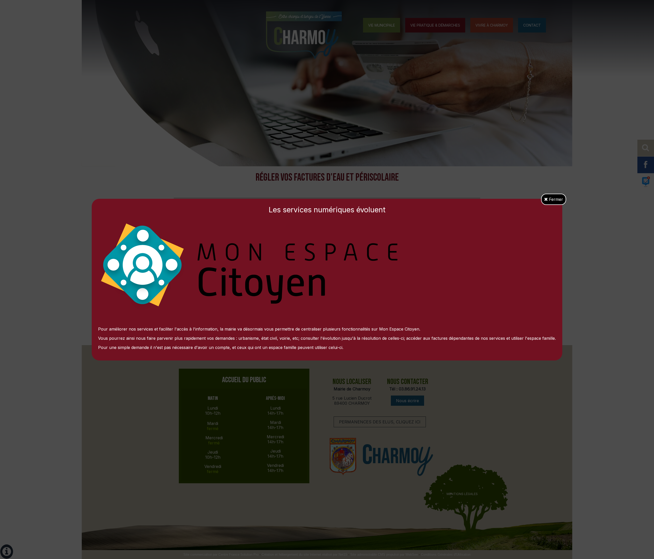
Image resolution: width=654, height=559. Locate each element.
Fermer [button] (555, 199)
